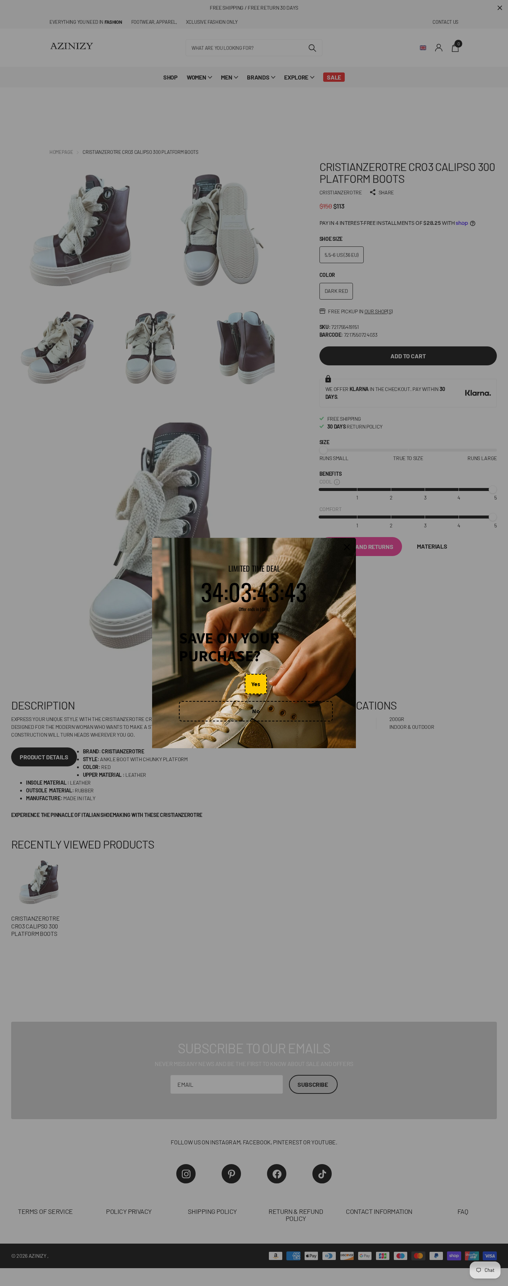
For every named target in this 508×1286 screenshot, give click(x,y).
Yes (255, 684)
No (256, 711)
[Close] (347, 547)
